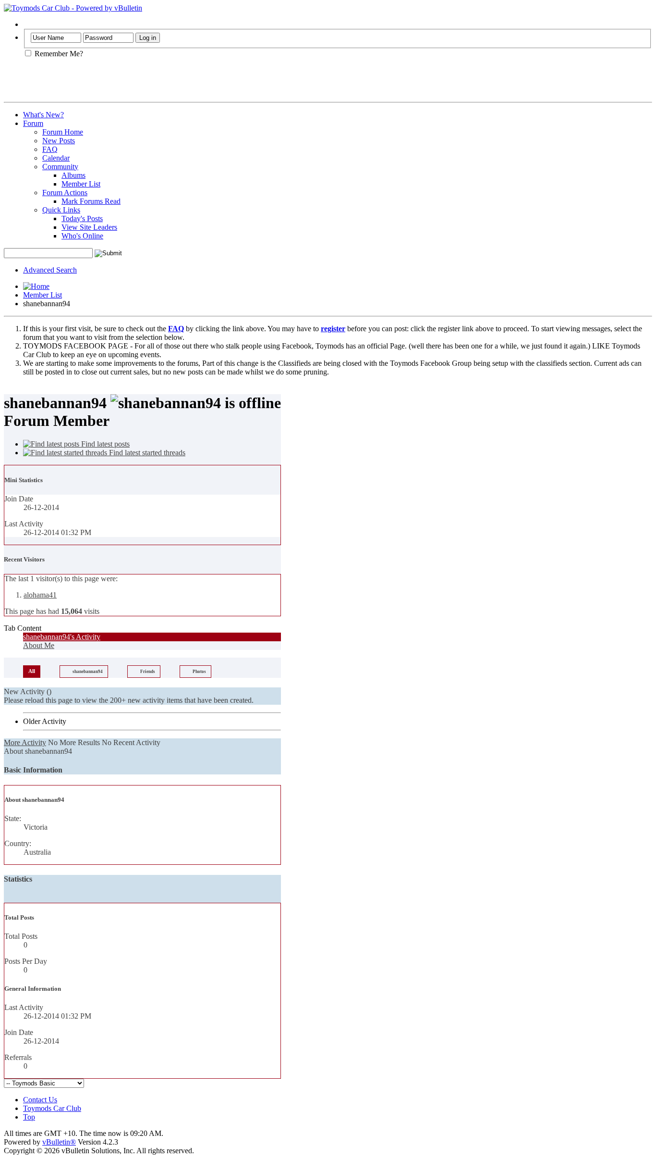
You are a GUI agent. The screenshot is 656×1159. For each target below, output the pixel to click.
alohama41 (40, 595)
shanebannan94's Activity (61, 637)
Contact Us (40, 1100)
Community (60, 166)
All (31, 671)
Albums (73, 175)
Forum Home (62, 132)
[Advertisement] (116, 83)
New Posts (58, 141)
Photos (199, 671)
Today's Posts (82, 218)
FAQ (50, 149)
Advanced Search (50, 270)
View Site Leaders (89, 227)
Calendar (56, 158)
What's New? (43, 115)
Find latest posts (104, 444)
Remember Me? (58, 54)
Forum (33, 123)
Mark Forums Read (91, 201)
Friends (147, 671)
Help (30, 24)
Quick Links (61, 210)
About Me (38, 645)
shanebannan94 (88, 671)
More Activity (25, 742)
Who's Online (82, 236)
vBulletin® (59, 1142)
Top (29, 1117)
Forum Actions (64, 192)
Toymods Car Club (52, 1108)
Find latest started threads (146, 453)
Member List (80, 184)
